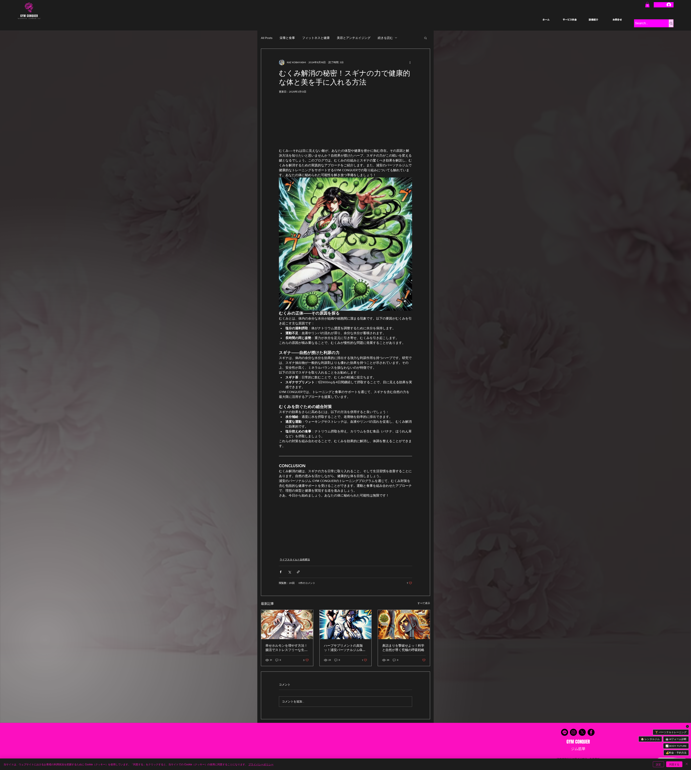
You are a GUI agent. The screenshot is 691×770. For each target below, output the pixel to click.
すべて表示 (423, 603)
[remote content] (345, 122)
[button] (647, 4)
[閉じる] (687, 764)
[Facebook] (591, 732)
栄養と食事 (287, 37)
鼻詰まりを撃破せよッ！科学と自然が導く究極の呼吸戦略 (403, 647)
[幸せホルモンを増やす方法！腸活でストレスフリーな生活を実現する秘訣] (287, 624)
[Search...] (671, 23)
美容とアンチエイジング (354, 37)
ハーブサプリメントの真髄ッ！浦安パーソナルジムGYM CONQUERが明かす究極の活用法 (345, 647)
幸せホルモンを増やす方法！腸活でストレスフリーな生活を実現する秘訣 (286, 647)
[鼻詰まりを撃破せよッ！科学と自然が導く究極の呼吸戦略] (404, 624)
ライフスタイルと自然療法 (295, 559)
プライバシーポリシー (261, 764)
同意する (674, 764)
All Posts (266, 37)
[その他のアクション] (410, 62)
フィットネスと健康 (316, 37)
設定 (658, 764)
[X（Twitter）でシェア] (289, 572)
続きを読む (385, 37)
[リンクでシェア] (298, 572)
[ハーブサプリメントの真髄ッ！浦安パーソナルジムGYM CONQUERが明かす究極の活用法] (346, 624)
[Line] (564, 732)
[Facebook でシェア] (280, 572)
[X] (582, 732)
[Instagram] (573, 732)
